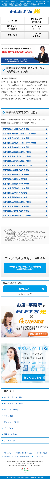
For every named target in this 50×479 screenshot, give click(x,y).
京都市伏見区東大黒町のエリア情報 (17, 156)
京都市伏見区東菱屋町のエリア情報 (17, 202)
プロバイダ (8, 428)
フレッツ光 (7, 453)
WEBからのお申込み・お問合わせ (25, 267)
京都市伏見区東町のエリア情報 (15, 193)
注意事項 (7, 457)
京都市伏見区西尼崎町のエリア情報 (17, 215)
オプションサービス (12, 410)
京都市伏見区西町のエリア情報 (15, 197)
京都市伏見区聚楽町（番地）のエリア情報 (19, 134)
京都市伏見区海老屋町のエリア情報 (17, 161)
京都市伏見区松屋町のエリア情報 (16, 175)
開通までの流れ (10, 434)
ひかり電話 (8, 416)
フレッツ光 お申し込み (21, 457)
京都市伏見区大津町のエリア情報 (16, 129)
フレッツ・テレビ (11, 422)
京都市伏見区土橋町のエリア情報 (16, 184)
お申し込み (24, 289)
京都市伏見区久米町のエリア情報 (16, 138)
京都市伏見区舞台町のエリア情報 (16, 147)
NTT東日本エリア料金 (13, 397)
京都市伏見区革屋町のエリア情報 (16, 206)
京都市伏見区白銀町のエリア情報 (16, 170)
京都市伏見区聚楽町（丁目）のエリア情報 (19, 143)
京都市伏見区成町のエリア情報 (15, 179)
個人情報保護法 (42, 453)
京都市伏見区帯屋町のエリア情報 (16, 211)
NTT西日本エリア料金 (13, 403)
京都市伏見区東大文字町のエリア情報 (17, 165)
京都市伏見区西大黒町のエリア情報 (17, 152)
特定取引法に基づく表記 (24, 453)
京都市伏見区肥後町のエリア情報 (16, 188)
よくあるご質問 (10, 440)
